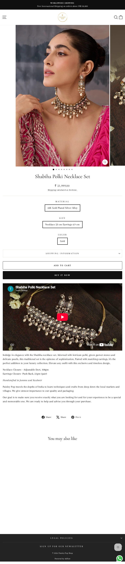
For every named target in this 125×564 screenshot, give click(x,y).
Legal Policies (61, 538)
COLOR (62, 235)
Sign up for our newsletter (61, 546)
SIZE (62, 218)
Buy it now (62, 275)
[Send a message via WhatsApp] (119, 558)
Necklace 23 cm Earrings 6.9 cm (62, 224)
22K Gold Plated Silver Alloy (63, 207)
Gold (62, 241)
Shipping (52, 190)
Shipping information (62, 253)
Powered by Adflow (62, 559)
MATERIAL (62, 201)
